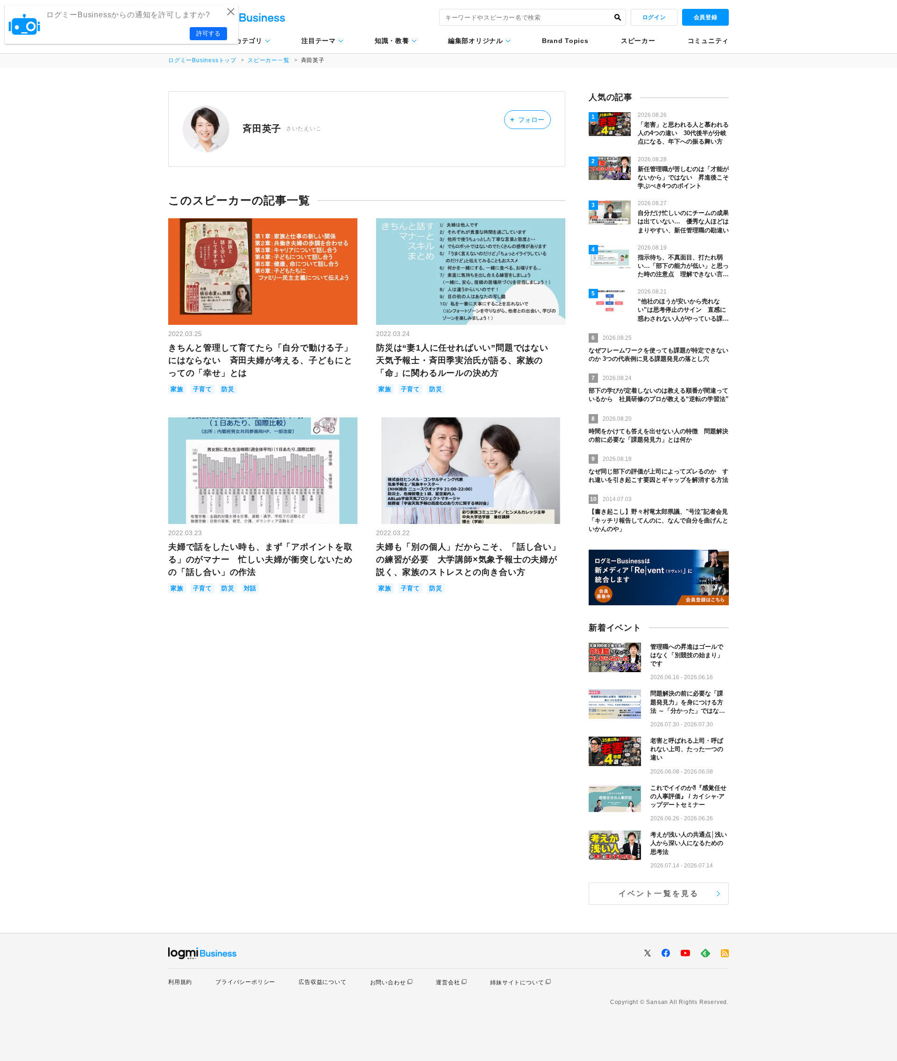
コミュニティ (708, 40)
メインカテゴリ (238, 40)
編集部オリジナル (475, 40)
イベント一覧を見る (659, 893)
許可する (208, 33)
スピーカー (638, 40)
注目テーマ (318, 40)
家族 (177, 389)
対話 (250, 588)
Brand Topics (565, 40)
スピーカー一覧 (269, 60)
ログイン (654, 17)
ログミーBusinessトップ (202, 60)
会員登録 (705, 17)
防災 (228, 389)
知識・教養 (392, 40)
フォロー (527, 119)
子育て (202, 389)
